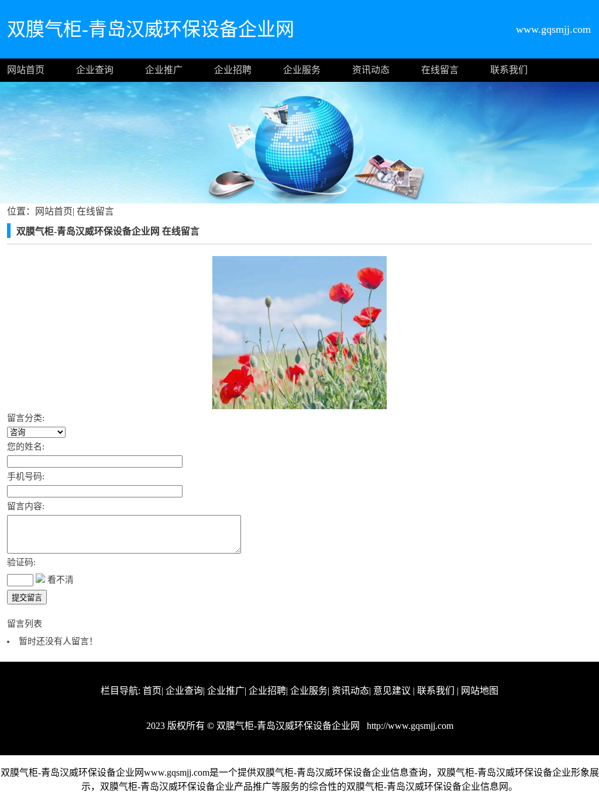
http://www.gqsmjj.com (408, 726)
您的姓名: (25, 446)
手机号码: (25, 476)
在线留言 (440, 70)
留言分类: (25, 418)
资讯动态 (371, 70)
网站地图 (479, 691)
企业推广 (164, 70)
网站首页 (25, 70)
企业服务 (302, 70)
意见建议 (392, 691)
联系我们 (509, 70)
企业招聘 (233, 70)
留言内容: (25, 506)
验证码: (21, 562)
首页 (152, 691)
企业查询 (94, 70)
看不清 (60, 580)
